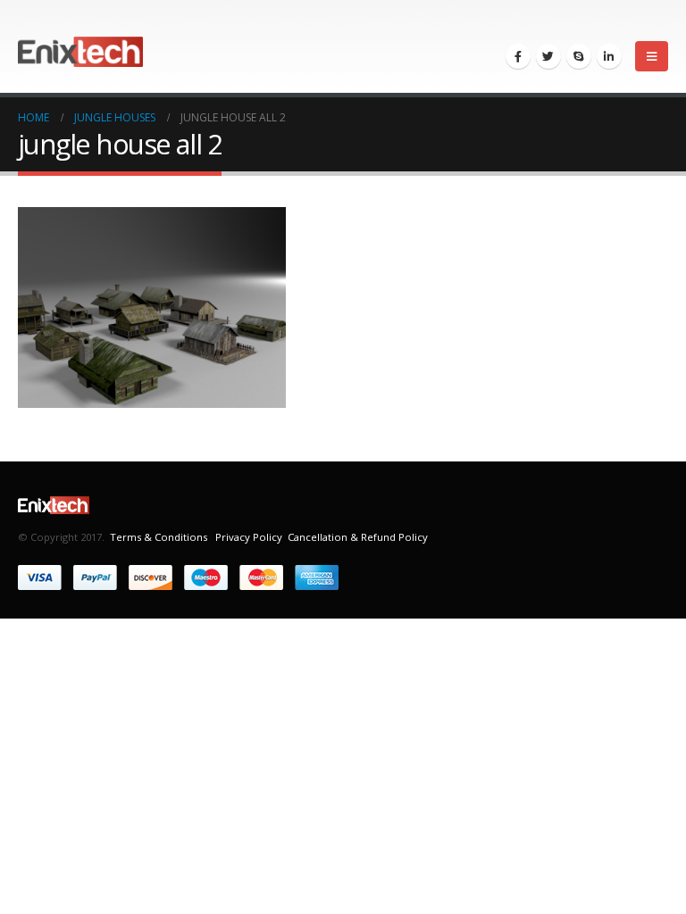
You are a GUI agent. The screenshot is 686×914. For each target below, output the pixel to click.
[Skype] (578, 56)
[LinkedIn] (609, 56)
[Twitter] (548, 56)
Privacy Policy (247, 537)
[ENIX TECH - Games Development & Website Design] (80, 47)
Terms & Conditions (158, 537)
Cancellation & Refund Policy (358, 537)
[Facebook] (518, 56)
